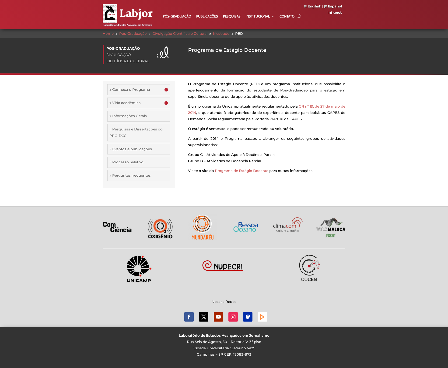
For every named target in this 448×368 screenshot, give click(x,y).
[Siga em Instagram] (233, 317)
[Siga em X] (203, 317)
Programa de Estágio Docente (241, 170)
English (314, 6)
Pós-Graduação (177, 16)
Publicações (207, 16)
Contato (287, 16)
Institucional (258, 16)
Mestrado (221, 33)
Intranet (334, 12)
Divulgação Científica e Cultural (179, 33)
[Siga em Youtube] (218, 317)
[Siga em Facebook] (189, 317)
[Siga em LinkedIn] (247, 317)
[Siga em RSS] (262, 317)
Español (334, 6)
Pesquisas (232, 16)
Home (108, 33)
